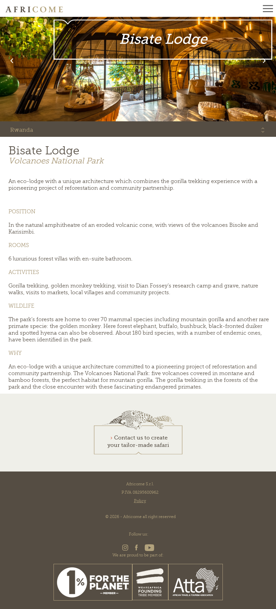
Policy (140, 500)
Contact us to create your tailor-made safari (138, 441)
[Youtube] (148, 549)
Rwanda (21, 130)
